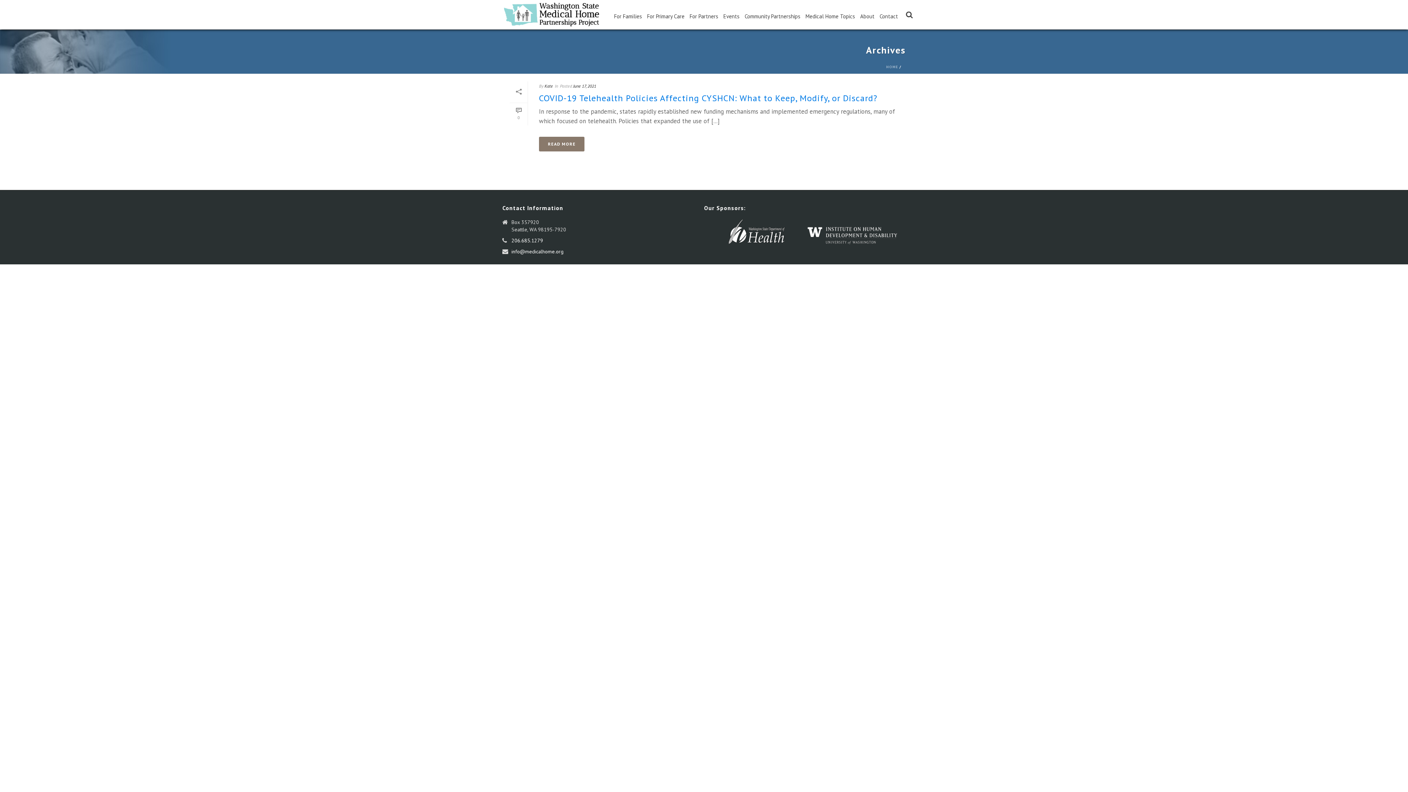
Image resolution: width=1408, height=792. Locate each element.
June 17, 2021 (584, 86)
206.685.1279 (527, 240)
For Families (628, 16)
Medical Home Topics (830, 16)
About (867, 16)
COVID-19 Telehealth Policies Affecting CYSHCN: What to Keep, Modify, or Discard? (708, 98)
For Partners (704, 16)
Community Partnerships (772, 16)
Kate (548, 86)
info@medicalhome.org (537, 251)
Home (892, 67)
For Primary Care (666, 16)
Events (731, 16)
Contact (889, 16)
